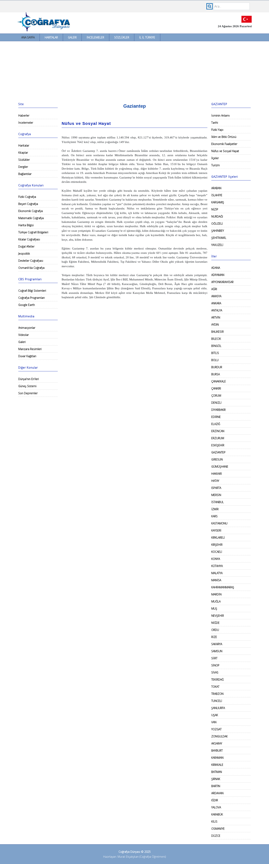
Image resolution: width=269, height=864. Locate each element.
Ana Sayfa (28, 37)
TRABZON (217, 694)
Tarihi (214, 122)
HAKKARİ (216, 473)
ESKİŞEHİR (217, 445)
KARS (214, 516)
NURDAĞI (217, 216)
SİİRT (214, 658)
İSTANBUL (217, 502)
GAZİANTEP (218, 452)
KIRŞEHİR (217, 544)
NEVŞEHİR (217, 615)
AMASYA (216, 296)
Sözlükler (121, 37)
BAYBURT (217, 750)
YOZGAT (216, 729)
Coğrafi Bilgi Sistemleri (32, 290)
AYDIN (215, 324)
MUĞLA (216, 601)
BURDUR (216, 367)
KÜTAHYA (217, 566)
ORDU (215, 630)
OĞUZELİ (217, 223)
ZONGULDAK (219, 736)
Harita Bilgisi (26, 225)
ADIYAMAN (217, 275)
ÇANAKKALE (218, 381)
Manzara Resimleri (30, 349)
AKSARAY (216, 743)
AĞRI (214, 289)
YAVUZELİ (217, 245)
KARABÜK (217, 814)
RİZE (214, 637)
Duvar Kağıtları (27, 356)
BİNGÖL (216, 346)
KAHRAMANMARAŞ (222, 587)
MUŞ (214, 608)
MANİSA (216, 580)
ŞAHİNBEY (217, 231)
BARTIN (215, 786)
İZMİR (215, 509)
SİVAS (214, 672)
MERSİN (216, 495)
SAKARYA (216, 644)
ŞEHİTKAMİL (218, 238)
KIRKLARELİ (218, 537)
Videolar (23, 335)
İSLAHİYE (216, 195)
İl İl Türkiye (147, 37)
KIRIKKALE (217, 765)
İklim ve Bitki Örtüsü (223, 137)
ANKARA (216, 303)
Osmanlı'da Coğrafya (31, 268)
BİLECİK (216, 339)
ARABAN (216, 188)
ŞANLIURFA (218, 708)
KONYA (215, 559)
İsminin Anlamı (220, 115)
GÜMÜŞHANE (219, 466)
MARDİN (216, 594)
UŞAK (214, 715)
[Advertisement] (134, 70)
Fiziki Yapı (217, 130)
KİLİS (214, 821)
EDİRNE (216, 417)
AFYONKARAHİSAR (222, 282)
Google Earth (26, 305)
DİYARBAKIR (218, 410)
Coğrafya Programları (31, 298)
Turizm (215, 165)
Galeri (72, 37)
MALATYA (217, 573)
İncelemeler (95, 37)
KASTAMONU (219, 523)
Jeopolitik (24, 253)
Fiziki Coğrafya (27, 197)
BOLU (215, 360)
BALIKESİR (217, 331)
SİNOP (215, 665)
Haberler (23, 115)
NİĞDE (215, 623)
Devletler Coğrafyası (30, 260)
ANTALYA (216, 310)
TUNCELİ (216, 701)
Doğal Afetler (26, 246)
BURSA (215, 374)
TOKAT (215, 686)
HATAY (215, 481)
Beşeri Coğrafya (28, 204)
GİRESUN (217, 459)
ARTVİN (215, 317)
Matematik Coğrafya (31, 218)
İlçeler (215, 158)
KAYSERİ (216, 530)
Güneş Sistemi (27, 386)
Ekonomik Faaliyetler (224, 144)
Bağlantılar (25, 174)
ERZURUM (217, 438)
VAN (213, 722)
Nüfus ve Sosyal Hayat (225, 151)
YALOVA (216, 807)
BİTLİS (215, 353)
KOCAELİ (216, 552)
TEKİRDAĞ (217, 679)
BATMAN (216, 772)
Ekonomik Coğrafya (30, 211)
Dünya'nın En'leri (28, 379)
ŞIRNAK (215, 779)
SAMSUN (216, 651)
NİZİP (214, 209)
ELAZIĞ (215, 424)
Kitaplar (23, 152)
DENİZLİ (216, 402)
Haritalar (51, 37)
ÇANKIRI (216, 388)
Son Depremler (28, 393)
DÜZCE (215, 836)
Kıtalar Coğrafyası (29, 239)
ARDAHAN (217, 793)
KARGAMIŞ (217, 202)
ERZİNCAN (217, 431)
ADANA (215, 268)
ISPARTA (216, 488)
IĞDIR (214, 800)
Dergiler (23, 167)
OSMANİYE (218, 828)
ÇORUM (216, 395)
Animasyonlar (26, 328)
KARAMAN (217, 757)
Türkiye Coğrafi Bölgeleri (33, 232)
